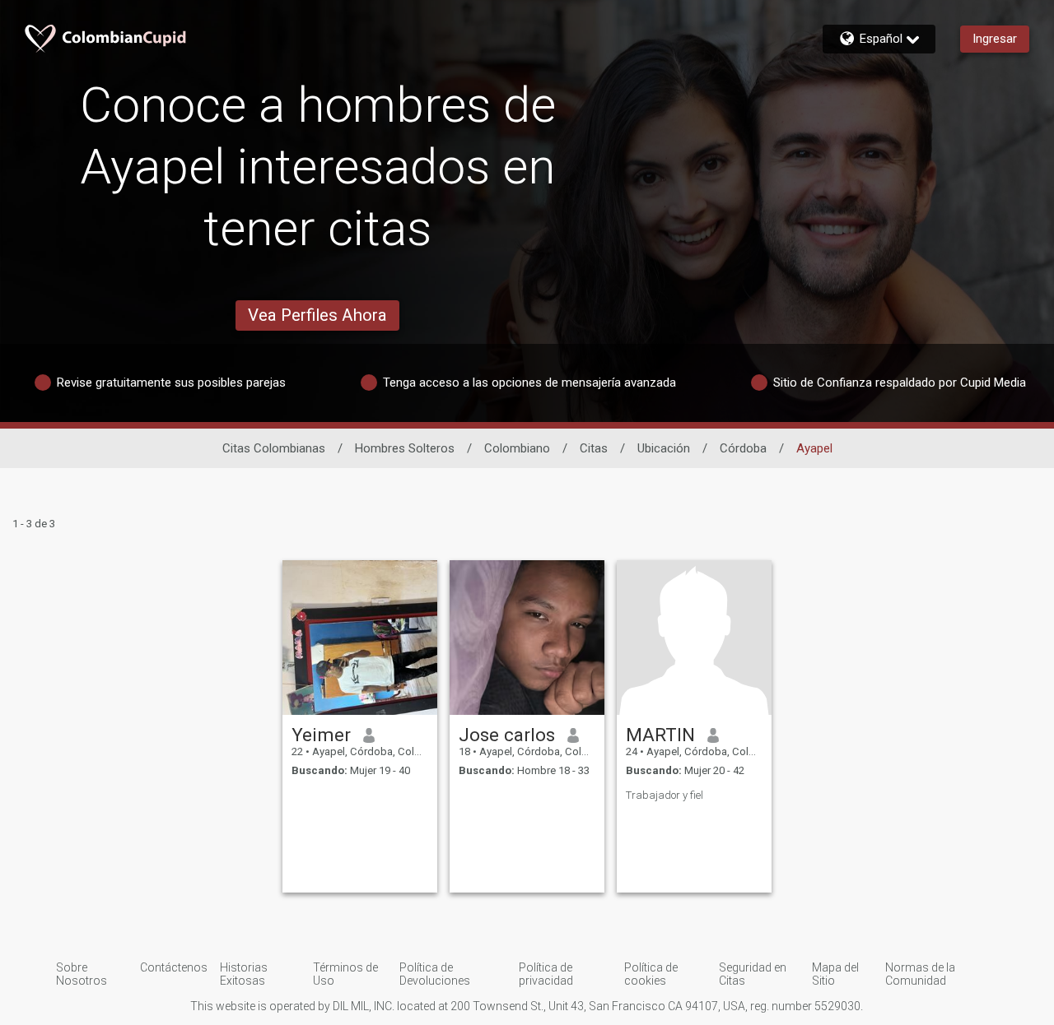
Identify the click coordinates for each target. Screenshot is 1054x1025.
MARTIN (660, 734)
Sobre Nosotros (81, 974)
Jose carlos (507, 734)
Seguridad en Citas (752, 974)
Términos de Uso (345, 974)
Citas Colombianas (273, 448)
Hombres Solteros (405, 448)
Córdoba (743, 448)
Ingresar (994, 38)
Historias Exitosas (244, 974)
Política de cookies (651, 974)
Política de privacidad (546, 974)
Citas (594, 448)
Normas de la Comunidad (920, 974)
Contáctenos (174, 967)
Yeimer (321, 734)
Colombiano (517, 448)
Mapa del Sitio (835, 974)
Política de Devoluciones (434, 974)
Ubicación (663, 448)
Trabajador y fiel (664, 795)
